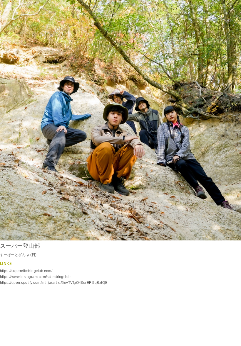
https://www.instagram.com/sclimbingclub (35, 277)
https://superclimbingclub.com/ (26, 271)
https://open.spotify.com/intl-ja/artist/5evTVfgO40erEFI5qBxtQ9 (53, 283)
